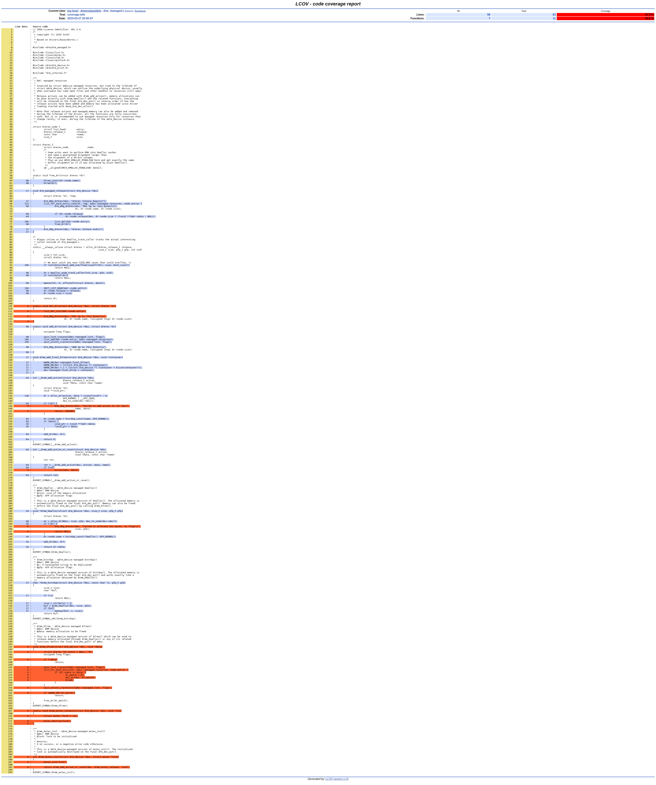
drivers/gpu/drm (90, 10)
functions (140, 11)
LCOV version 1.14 (336, 778)
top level (72, 10)
